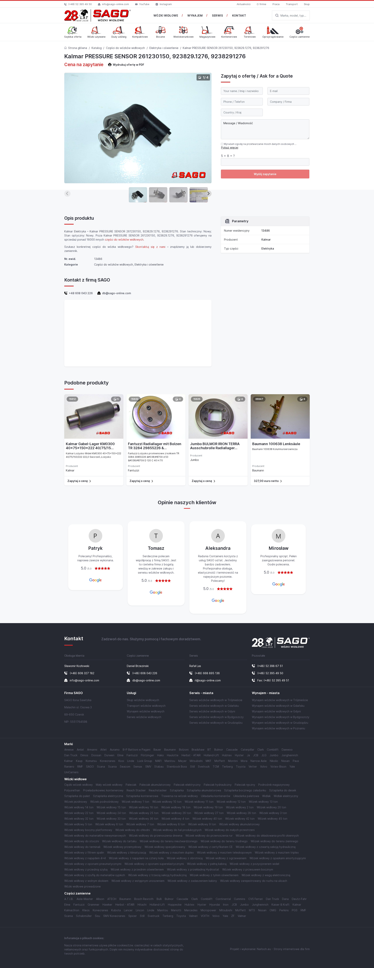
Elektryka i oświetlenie (163, 48)
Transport (292, 4)
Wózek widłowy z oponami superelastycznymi (154, 863)
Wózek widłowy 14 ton (79, 807)
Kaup (79, 761)
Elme (120, 755)
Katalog (97, 48)
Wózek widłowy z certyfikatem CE (210, 846)
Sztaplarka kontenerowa (142, 796)
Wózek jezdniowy (75, 801)
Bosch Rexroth (143, 899)
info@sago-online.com (115, 4)
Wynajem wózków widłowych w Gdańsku (278, 705)
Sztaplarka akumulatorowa (204, 790)
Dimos (84, 755)
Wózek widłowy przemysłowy (122, 846)
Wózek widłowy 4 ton (175, 818)
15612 (72, 399)
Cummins (239, 899)
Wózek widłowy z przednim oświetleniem (137, 869)
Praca (276, 4)
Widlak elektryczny (286, 796)
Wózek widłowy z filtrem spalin (84, 852)
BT (209, 749)
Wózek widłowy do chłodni (132, 830)
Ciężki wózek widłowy (78, 784)
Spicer (132, 916)
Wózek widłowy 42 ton (240, 818)
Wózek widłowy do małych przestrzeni (230, 830)
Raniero (69, 766)
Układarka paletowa (246, 796)
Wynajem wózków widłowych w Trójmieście (280, 700)
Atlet (103, 749)
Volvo (263, 766)
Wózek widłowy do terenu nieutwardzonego (169, 841)
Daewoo (287, 749)
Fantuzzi (132, 755)
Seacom (125, 766)
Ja (248, 755)
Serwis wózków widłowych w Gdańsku (214, 705)
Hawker (107, 904)
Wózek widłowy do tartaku (119, 841)
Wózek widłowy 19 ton (208, 807)
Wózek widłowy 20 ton (271, 807)
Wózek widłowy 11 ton (199, 801)
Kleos (86, 910)
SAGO (90, 766)
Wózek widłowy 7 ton (140, 824)
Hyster (239, 755)
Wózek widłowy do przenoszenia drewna (155, 835)
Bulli (159, 899)
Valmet (193, 916)
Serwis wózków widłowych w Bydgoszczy (216, 717)
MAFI (158, 761)
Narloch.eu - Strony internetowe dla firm (283, 949)
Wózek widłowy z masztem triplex (277, 852)
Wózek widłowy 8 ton (171, 824)
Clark (260, 749)
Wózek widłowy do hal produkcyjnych (177, 830)
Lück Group (144, 761)
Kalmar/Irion (71, 910)
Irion (225, 904)
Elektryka (267, 248)
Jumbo (274, 755)
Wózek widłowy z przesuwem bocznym (247, 869)
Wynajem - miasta (266, 693)
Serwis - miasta (201, 693)
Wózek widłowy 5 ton (78, 824)
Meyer (182, 761)
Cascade (232, 749)
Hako (160, 755)
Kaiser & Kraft (280, 904)
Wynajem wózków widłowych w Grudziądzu (280, 722)
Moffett (219, 761)
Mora (244, 761)
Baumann (170, 749)
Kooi (121, 761)
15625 (196, 399)
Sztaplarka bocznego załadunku (245, 790)
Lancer (128, 910)
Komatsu (91, 761)
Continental (223, 899)
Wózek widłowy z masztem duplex (171, 852)
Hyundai (214, 904)
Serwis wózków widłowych (144, 717)
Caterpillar (247, 749)
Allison (100, 899)
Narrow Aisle (259, 761)
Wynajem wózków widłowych (145, 711)
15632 (134, 399)
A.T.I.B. (68, 899)
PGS (294, 910)
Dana (285, 899)
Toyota (240, 766)
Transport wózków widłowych (146, 705)
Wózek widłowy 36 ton (143, 818)
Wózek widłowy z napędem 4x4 (85, 858)
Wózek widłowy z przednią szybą (86, 869)
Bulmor (218, 749)
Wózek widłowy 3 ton (273, 813)
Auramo (115, 749)
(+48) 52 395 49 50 (80, 4)
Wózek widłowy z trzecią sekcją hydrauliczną (157, 875)
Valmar (242, 916)
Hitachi (142, 904)
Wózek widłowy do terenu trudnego (224, 841)
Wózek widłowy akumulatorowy (239, 824)
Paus (296, 761)
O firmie (261, 4)
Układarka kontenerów (215, 796)
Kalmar (266, 239)
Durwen (109, 755)
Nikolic (274, 761)
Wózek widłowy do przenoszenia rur (209, 835)
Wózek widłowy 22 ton (79, 813)
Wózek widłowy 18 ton (176, 807)
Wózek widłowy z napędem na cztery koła (136, 858)
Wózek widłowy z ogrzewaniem (226, 858)
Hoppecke (175, 904)
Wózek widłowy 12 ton (231, 801)
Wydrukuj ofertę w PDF (128, 64)
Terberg (227, 766)
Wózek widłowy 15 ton (111, 807)
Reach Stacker (136, 790)
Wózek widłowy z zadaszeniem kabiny (192, 880)
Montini (233, 761)
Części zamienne (77, 893)
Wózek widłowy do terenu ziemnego (274, 841)
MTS (252, 910)
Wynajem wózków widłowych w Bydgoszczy (280, 717)
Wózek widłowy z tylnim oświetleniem (214, 875)
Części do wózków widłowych (125, 48)
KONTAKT (239, 15)
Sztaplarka (177, 790)
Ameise (69, 749)
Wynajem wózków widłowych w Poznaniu (278, 728)
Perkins (284, 910)
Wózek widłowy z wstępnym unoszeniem (137, 880)
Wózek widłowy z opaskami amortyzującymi (278, 858)
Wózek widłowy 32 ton (79, 818)
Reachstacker (158, 790)
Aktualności (244, 4)
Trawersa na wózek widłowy (179, 796)
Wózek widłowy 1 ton (135, 801)
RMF (80, 766)
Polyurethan (72, 790)
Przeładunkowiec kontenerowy (103, 790)
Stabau (159, 766)
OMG (273, 910)
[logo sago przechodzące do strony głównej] (97, 15)
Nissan (285, 761)
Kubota (116, 910)
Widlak (266, 796)
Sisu (97, 916)
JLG (263, 755)
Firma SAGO (73, 693)
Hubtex (227, 755)
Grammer (93, 904)
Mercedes (191, 910)
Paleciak (131, 784)
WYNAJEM (195, 15)
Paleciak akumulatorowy (155, 784)
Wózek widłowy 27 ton (209, 813)
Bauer (157, 749)
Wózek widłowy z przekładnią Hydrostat (193, 869)
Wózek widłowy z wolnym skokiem (86, 880)
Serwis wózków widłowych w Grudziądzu (216, 722)
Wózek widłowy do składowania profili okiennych (267, 835)
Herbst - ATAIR (191, 755)
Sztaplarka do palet (77, 796)
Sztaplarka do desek (282, 790)
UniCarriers (71, 772)
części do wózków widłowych (124, 239)
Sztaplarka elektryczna (108, 796)
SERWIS (217, 15)
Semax (137, 766)
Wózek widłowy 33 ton (111, 818)
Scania (112, 766)
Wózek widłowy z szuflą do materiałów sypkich (94, 875)
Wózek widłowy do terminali (82, 846)
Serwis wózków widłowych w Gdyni (212, 711)
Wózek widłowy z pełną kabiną (207, 863)
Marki (68, 744)
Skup (307, 4)
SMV (148, 766)
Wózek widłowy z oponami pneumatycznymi (92, 863)
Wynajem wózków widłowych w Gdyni (276, 711)
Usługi (131, 693)
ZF (233, 916)
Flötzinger (147, 755)
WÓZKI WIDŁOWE (165, 15)
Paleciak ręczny (245, 784)
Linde (130, 761)
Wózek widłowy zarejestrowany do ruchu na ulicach (253, 880)
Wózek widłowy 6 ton (109, 824)
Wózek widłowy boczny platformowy (88, 830)
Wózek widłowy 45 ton (272, 818)
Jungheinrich (289, 755)
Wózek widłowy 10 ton (167, 801)
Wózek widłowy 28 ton (241, 813)
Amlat (80, 749)
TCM (216, 766)
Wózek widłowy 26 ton (176, 813)
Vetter (253, 766)
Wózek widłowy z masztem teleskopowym (224, 852)
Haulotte (172, 755)
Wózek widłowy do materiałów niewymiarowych (95, 835)
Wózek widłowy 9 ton (202, 824)
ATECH (111, 899)
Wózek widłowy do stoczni (81, 841)
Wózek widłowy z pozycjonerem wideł (254, 863)
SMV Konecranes (114, 916)
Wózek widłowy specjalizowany (165, 846)
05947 (259, 399)
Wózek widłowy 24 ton (111, 813)
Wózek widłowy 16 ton (143, 807)
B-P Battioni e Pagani (136, 749)
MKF (208, 761)
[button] (138, 194)
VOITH (205, 916)
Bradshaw (198, 749)
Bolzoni (184, 749)
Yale (292, 766)
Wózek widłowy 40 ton (207, 818)
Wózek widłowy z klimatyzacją (126, 852)
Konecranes (107, 761)
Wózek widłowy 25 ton (144, 813)
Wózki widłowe (75, 779)
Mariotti (176, 910)
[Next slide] (208, 193)
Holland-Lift (211, 755)
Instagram (166, 4)
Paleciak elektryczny (187, 784)
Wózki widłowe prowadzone (82, 886)
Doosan (96, 755)
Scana (101, 766)
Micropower (208, 910)
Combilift (273, 749)
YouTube (144, 4)
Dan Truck (70, 755)
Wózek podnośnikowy (104, 801)
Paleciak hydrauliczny (218, 784)
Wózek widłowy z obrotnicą (185, 858)
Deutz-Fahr (299, 899)
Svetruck (204, 766)
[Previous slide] (67, 193)
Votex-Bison (278, 766)
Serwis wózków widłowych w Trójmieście (215, 700)
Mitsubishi (196, 761)
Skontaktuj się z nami (150, 246)
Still (192, 766)
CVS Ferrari (255, 899)
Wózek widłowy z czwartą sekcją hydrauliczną (265, 846)
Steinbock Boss (177, 766)
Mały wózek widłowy (109, 784)
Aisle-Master (85, 899)
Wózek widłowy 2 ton (240, 807)
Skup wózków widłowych (143, 700)
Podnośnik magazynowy (274, 784)
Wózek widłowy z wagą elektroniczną (266, 875)
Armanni (92, 749)
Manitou (170, 761)
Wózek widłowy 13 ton (263, 801)
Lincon (140, 910)
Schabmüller (84, 916)
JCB (255, 755)
